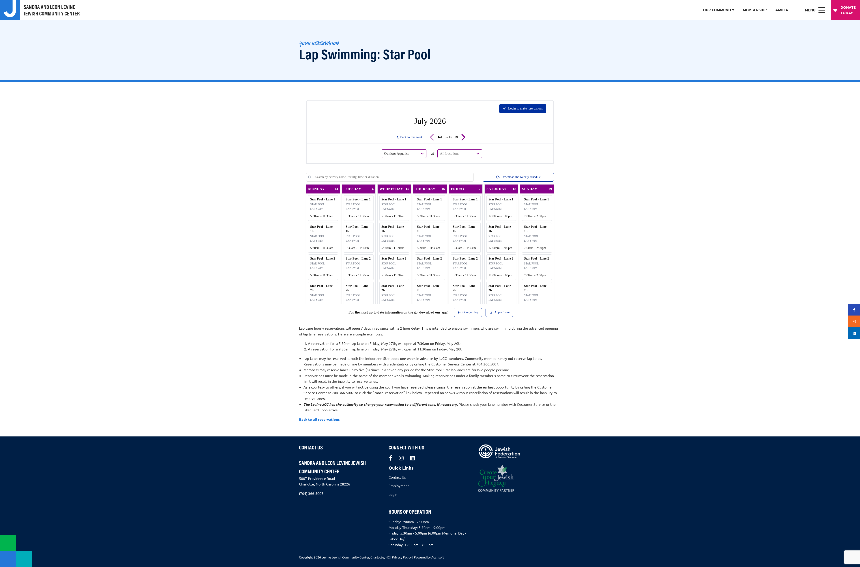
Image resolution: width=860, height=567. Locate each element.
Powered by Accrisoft (429, 557)
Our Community (718, 9)
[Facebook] (391, 458)
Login (393, 494)
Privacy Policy (402, 557)
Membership (755, 9)
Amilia (781, 9)
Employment (399, 485)
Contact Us (311, 447)
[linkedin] (412, 458)
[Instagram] (401, 458)
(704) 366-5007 (311, 493)
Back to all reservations (319, 419)
